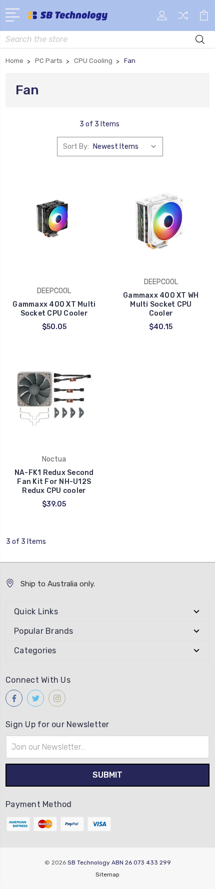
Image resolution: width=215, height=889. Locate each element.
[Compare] (183, 18)
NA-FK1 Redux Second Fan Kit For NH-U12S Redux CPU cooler (54, 481)
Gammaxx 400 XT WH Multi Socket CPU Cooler (160, 304)
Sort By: (76, 146)
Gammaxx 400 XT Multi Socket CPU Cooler (54, 309)
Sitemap (108, 874)
